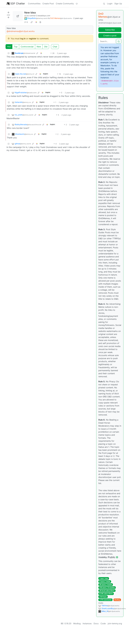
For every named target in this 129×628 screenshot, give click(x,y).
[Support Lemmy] (77, 3)
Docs (96, 623)
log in (23, 38)
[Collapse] (9, 53)
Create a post (109, 35)
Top (16, 46)
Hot (9, 46)
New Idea (30, 12)
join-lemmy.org (115, 623)
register (32, 38)
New (39, 46)
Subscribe (110, 29)
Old (45, 46)
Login (109, 3)
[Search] (104, 3)
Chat (55, 46)
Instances (87, 623)
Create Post (48, 3)
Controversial (27, 46)
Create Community (65, 3)
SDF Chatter (17, 3)
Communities (34, 3)
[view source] (40, 22)
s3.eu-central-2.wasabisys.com (37, 15)
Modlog (117, 600)
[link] (31, 22)
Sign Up (118, 3)
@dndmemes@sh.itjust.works (21, 31)
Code (103, 623)
